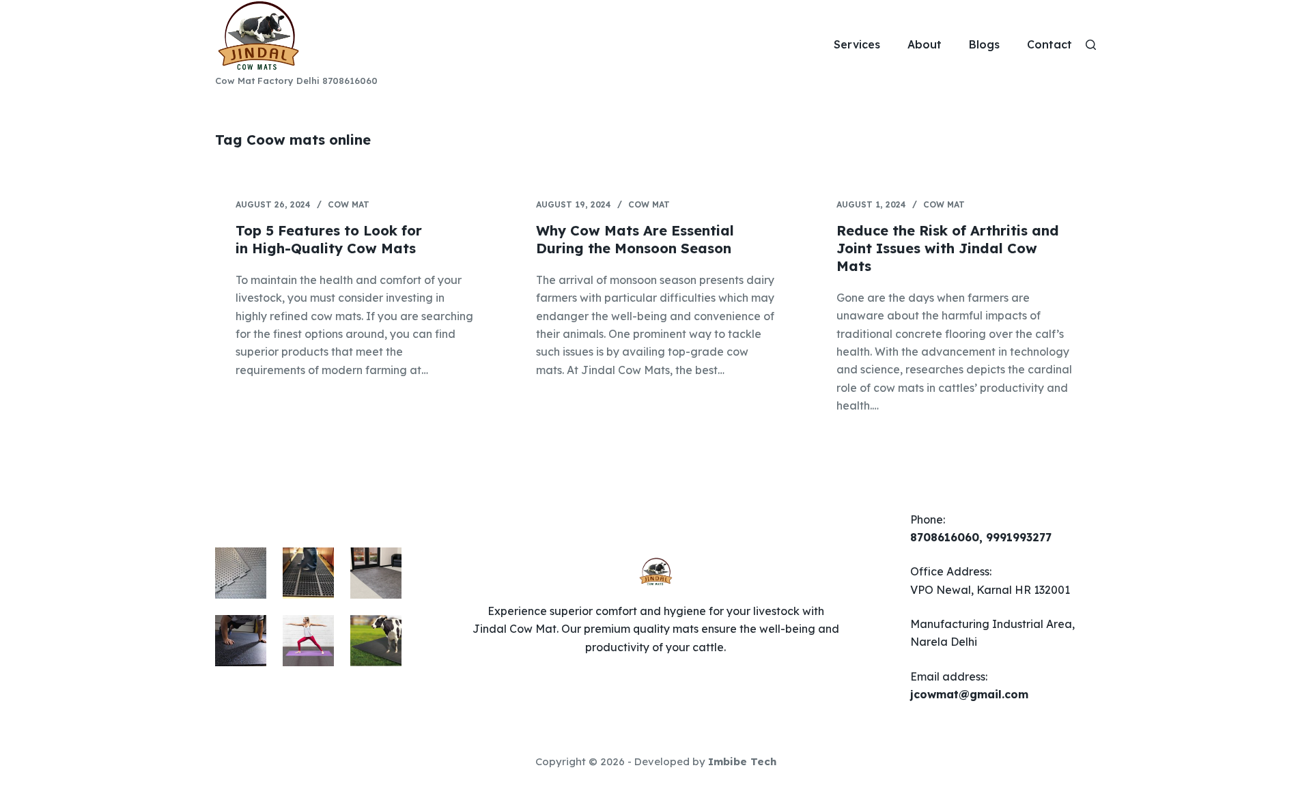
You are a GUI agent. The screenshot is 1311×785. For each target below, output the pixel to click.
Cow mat (348, 204)
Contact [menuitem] (1049, 44)
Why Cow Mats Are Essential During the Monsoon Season (635, 239)
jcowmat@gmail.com (969, 694)
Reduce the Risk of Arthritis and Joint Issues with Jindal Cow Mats (947, 248)
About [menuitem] (924, 44)
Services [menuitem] (857, 44)
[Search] (1091, 45)
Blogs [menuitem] (984, 44)
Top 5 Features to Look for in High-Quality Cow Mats (329, 239)
